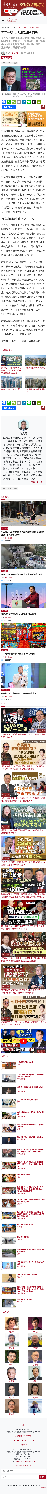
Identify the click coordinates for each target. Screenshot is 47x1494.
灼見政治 (5, 528)
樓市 (4, 63)
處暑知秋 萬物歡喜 (23, 1175)
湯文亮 (14, 53)
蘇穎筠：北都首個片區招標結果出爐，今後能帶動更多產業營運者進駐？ (11, 370)
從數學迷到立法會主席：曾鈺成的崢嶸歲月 (18, 693)
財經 (8, 27)
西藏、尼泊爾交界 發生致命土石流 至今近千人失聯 (21, 574)
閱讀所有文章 (37, 482)
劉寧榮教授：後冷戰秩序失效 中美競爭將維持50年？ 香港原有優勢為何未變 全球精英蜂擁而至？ (30, 1189)
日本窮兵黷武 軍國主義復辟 (27, 1274)
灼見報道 (5, 571)
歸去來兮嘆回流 (23, 1237)
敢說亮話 (7, 57)
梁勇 (19, 1254)
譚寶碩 (19, 1102)
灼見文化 (5, 650)
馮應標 (19, 1239)
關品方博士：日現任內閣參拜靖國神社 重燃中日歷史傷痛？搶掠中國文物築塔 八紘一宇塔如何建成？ (30, 1289)
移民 (9, 63)
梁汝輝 (19, 1204)
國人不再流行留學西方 (25, 1224)
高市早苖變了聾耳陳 (24, 1299)
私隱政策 (43, 1487)
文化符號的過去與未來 (25, 1062)
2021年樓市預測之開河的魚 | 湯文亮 (28, 27)
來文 (19, 1129)
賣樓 (15, 63)
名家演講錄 (5, 690)
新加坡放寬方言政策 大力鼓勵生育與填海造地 (19, 614)
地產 (13, 27)
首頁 (2, 27)
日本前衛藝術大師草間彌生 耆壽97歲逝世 (18, 654)
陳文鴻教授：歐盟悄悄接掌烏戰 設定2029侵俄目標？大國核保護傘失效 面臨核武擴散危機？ (30, 1214)
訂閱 (42, 1477)
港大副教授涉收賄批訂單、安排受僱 (30, 1137)
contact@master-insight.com (25, 1461)
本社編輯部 (8, 538)
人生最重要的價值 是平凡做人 (27, 1100)
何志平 (19, 1064)
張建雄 (19, 1227)
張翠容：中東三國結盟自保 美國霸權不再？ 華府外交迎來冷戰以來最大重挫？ (30, 1164)
